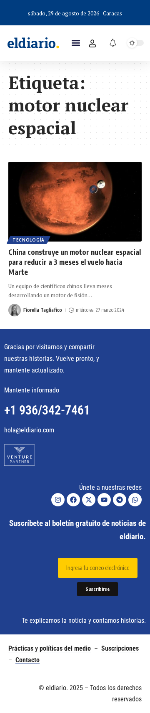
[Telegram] (119, 499)
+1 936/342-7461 (47, 410)
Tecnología (28, 239)
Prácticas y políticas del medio (49, 648)
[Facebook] (73, 499)
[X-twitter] (88, 499)
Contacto (27, 660)
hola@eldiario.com (29, 430)
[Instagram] (58, 499)
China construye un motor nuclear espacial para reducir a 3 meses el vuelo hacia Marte (74, 261)
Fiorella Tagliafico (42, 310)
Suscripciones (120, 648)
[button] (75, 43)
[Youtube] (104, 499)
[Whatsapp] (135, 499)
